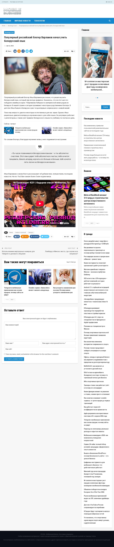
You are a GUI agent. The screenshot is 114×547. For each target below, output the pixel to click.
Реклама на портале (16, 2)
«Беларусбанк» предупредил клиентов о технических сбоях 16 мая (96, 301)
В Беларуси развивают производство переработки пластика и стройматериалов (94, 310)
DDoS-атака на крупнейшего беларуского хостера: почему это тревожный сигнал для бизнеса (96, 375)
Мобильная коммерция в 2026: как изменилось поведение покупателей (96, 437)
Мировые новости (23, 21)
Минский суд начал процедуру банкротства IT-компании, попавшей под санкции (94, 474)
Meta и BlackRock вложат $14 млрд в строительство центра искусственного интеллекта (97, 138)
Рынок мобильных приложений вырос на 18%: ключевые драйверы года (96, 498)
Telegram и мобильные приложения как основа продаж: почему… (26, 130)
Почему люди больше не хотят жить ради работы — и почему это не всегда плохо (96, 157)
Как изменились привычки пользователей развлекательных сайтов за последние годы (96, 128)
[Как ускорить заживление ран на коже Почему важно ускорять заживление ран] (64, 277)
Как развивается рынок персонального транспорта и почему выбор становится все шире (97, 250)
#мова (11, 232)
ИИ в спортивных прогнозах (94, 381)
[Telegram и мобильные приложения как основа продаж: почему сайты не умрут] (9, 130)
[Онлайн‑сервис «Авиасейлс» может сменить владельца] (46, 130)
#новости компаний (20, 232)
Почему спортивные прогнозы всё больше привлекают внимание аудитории (96, 335)
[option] (97, 66)
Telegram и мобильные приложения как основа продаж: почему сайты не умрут (97, 422)
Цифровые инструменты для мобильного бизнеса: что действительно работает (94, 465)
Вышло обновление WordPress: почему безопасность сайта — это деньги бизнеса (96, 455)
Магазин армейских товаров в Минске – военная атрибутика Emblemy (94, 272)
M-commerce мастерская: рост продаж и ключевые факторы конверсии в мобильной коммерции (97, 483)
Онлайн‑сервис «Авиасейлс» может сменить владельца (62, 129)
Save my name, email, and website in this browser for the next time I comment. (32, 354)
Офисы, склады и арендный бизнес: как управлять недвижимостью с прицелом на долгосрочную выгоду (97, 359)
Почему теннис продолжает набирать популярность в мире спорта (95, 350)
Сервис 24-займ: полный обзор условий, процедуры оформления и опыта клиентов (96, 446)
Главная (7, 21)
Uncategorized (9, 32)
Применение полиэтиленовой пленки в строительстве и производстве (95, 147)
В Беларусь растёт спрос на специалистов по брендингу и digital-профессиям (94, 319)
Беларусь (30, 232)
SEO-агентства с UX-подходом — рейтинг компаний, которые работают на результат (95, 281)
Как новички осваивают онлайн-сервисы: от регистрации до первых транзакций (97, 400)
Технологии (39, 21)
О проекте (5, 2)
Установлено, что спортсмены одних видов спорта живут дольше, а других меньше (96, 520)
